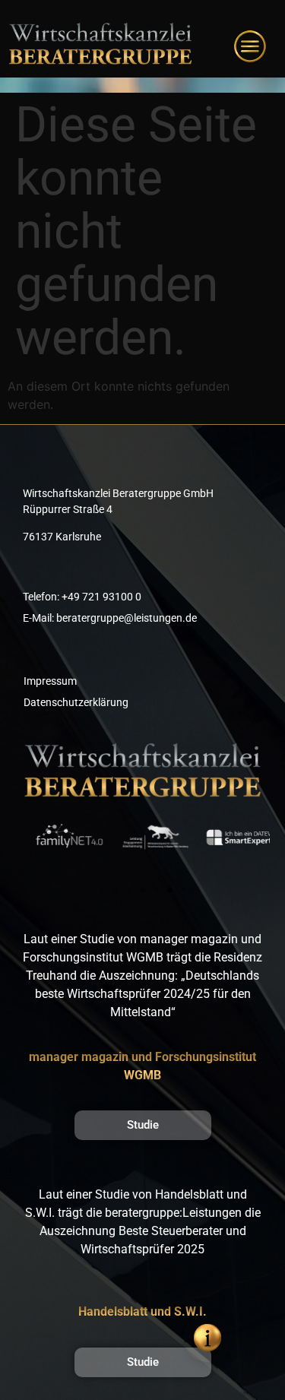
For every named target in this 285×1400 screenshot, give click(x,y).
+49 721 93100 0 (101, 597)
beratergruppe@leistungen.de (126, 618)
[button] (102, 890)
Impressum (50, 681)
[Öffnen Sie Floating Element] (207, 1337)
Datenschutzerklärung (76, 702)
